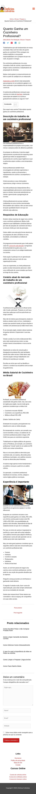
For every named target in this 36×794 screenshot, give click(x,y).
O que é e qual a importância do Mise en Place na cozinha (17, 652)
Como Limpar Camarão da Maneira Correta (15, 637)
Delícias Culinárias (24, 788)
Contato (18, 765)
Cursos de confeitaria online (18, 777)
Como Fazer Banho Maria (12, 666)
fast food (19, 94)
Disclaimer (18, 758)
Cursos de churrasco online (18, 779)
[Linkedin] (15, 43)
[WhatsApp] (19, 43)
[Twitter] (8, 43)
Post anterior (18, 608)
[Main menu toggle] (33, 8)
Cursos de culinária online (18, 774)
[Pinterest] (12, 43)
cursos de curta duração (16, 245)
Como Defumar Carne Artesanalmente (16, 645)
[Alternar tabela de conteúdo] (14, 104)
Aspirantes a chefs (9, 81)
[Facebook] (4, 43)
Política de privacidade (18, 760)
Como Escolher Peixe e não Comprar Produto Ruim (16, 629)
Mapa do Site (18, 762)
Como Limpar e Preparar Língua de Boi (17, 660)
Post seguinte (18, 613)
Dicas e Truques (25, 39)
